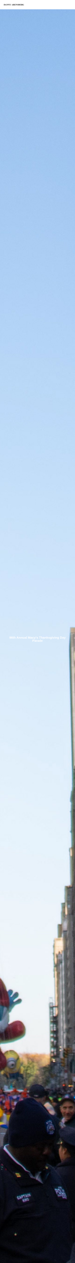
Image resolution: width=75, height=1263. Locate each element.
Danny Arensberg (14, 4)
